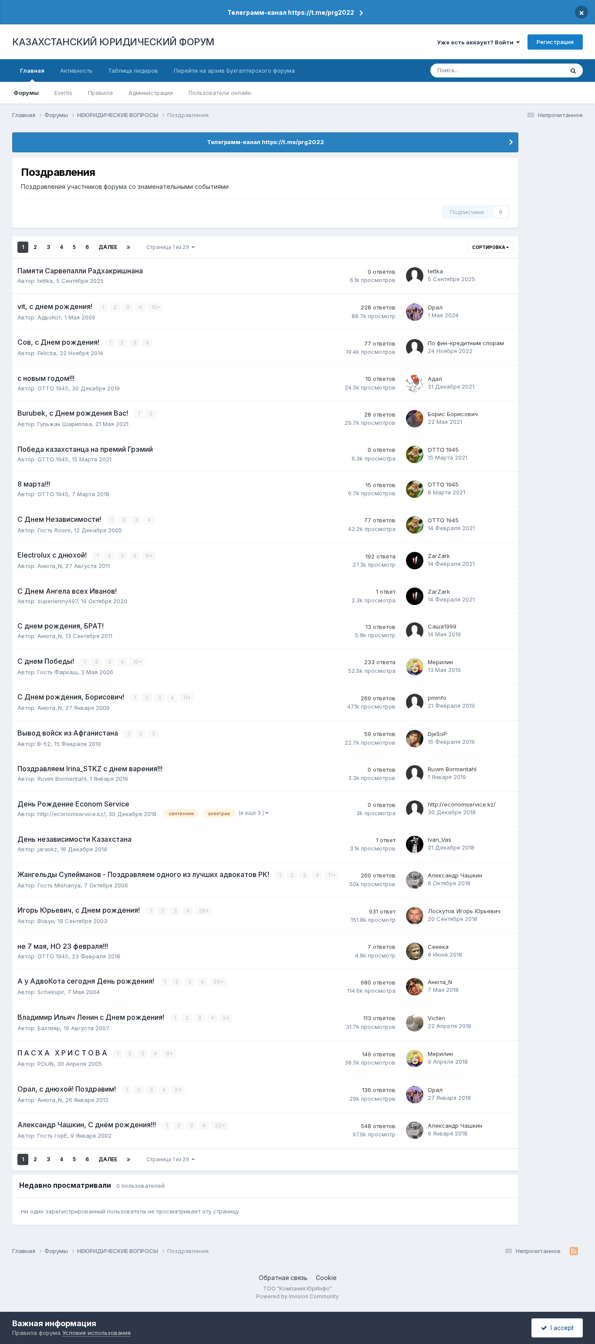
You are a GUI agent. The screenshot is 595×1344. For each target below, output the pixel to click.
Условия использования (96, 1332)
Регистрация (555, 41)
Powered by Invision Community (297, 1296)
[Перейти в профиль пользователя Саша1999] (414, 631)
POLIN (45, 1063)
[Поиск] (573, 70)
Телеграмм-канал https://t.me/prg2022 (290, 12)
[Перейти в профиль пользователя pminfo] (414, 702)
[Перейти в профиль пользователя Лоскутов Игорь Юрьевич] (414, 915)
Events (63, 92)
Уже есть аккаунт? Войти (476, 42)
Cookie (326, 1277)
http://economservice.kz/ (71, 813)
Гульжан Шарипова (64, 423)
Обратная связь (283, 1277)
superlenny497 (57, 601)
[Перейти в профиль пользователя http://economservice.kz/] (414, 809)
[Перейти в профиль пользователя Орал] (414, 312)
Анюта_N (49, 565)
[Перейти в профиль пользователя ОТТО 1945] (414, 454)
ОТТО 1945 (52, 388)
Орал (435, 307)
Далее (107, 247)
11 (186, 697)
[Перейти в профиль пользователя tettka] (414, 276)
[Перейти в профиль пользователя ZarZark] (414, 560)
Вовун (45, 920)
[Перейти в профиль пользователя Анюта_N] (414, 986)
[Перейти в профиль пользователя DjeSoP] (414, 738)
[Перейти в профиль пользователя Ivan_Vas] (414, 844)
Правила (100, 92)
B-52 (44, 743)
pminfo (437, 697)
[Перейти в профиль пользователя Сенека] (414, 951)
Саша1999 (442, 626)
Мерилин (440, 662)
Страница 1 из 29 (169, 247)
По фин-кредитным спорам (466, 342)
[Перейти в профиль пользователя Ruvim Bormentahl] (414, 774)
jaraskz (47, 849)
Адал (435, 378)
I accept (560, 1327)
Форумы (26, 92)
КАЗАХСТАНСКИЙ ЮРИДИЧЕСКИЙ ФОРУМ (113, 41)
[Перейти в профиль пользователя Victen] (414, 1023)
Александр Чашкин (455, 875)
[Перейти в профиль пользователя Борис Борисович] (414, 418)
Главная (32, 70)
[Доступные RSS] (574, 1251)
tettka (45, 280)
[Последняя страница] (128, 247)
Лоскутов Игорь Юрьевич (464, 910)
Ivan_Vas (439, 839)
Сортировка (489, 247)
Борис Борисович (453, 413)
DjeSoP (437, 733)
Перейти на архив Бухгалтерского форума (234, 70)
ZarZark (439, 555)
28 (217, 981)
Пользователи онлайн (220, 92)
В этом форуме (532, 70)
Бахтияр (48, 1028)
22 (219, 1125)
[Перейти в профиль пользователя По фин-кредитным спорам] (414, 347)
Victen (436, 1018)
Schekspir (50, 991)
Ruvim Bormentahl (61, 778)
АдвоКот (49, 317)
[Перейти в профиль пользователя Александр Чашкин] (414, 880)
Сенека (438, 946)
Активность (76, 70)
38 (203, 910)
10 (154, 307)
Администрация (150, 92)
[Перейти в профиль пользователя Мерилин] (414, 666)
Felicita (46, 352)
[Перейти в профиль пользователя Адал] (414, 383)
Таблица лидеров (133, 70)
